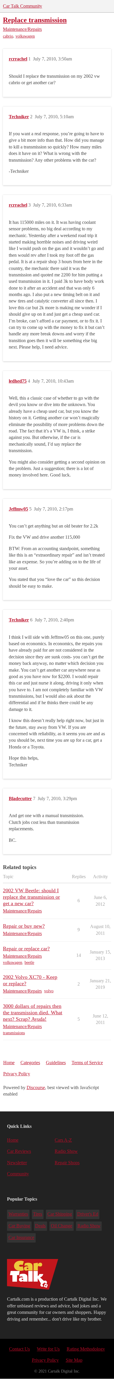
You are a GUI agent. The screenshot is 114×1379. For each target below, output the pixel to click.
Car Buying (19, 1225)
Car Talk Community (22, 6)
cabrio (8, 36)
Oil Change (61, 1225)
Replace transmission (35, 20)
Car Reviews (19, 1151)
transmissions (14, 1033)
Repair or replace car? (26, 949)
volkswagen (25, 36)
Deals (40, 1225)
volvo (48, 991)
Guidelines (56, 1062)
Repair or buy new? (24, 926)
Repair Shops (67, 1162)
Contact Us (19, 1348)
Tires (37, 1213)
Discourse (36, 1087)
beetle (29, 962)
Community (18, 1173)
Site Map (74, 1360)
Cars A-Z (63, 1140)
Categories (30, 1062)
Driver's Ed (87, 1213)
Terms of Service (87, 1062)
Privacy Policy (16, 1073)
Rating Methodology (86, 1348)
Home (9, 1062)
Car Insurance (21, 1237)
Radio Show (66, 1151)
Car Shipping (59, 1213)
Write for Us (48, 1348)
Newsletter (17, 1162)
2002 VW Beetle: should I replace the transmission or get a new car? (31, 897)
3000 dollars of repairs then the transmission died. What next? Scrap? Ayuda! (32, 1012)
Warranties (18, 1213)
